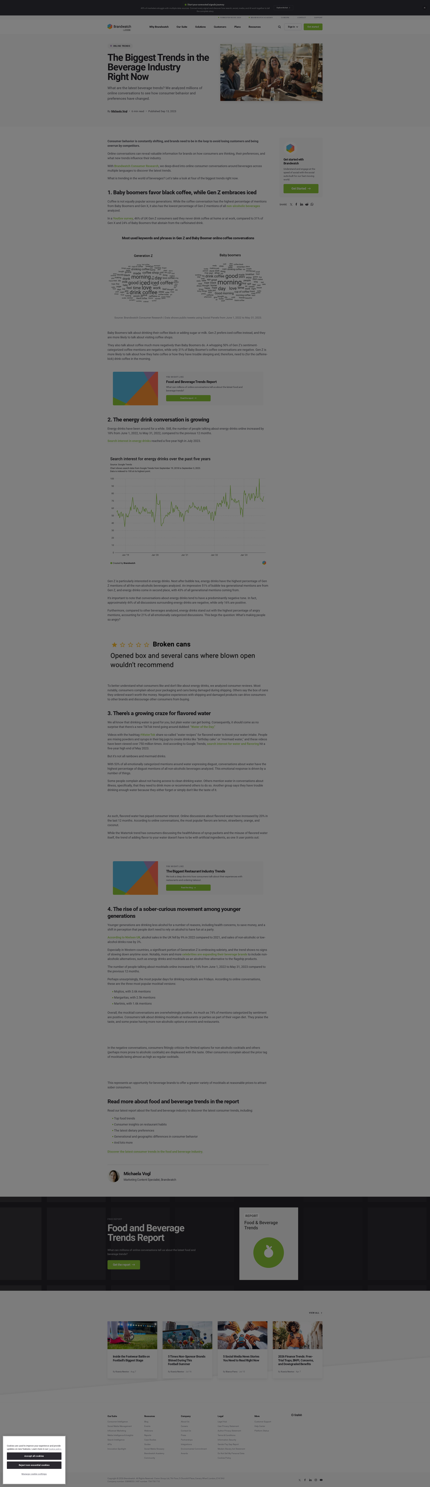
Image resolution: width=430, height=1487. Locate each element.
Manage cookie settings (34, 1474)
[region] (34, 1460)
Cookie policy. (55, 1449)
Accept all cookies (34, 1456)
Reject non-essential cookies (34, 1465)
